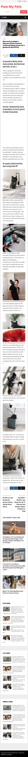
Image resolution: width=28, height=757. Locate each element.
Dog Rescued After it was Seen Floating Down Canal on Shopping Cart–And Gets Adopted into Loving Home (18, 608)
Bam (10, 754)
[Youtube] (20, 1)
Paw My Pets (11, 6)
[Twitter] (22, 1)
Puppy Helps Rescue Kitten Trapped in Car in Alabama (17, 636)
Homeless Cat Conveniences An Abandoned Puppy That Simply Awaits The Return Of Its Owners (13, 540)
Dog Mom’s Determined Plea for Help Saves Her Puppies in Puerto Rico (18, 627)
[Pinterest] (24, 1)
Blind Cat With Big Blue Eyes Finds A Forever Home (13, 592)
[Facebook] (18, 1)
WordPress (4, 754)
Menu (5, 17)
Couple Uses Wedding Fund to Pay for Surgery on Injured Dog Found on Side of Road (18, 618)
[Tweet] (21, 55)
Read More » (14, 613)
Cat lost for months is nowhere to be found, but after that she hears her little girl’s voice (14, 567)
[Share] (13, 55)
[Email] (26, 1)
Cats (4, 39)
